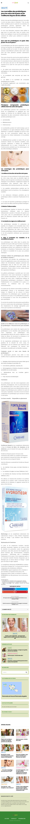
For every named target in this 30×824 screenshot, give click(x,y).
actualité (2, 800)
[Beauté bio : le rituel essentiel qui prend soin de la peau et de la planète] (4, 660)
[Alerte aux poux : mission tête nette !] (4, 655)
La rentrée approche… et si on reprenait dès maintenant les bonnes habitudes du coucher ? (22, 771)
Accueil (7, 818)
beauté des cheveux (19, 800)
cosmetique (3, 801)
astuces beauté (7, 800)
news (11, 803)
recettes (11, 804)
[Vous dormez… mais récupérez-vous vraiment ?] (7, 779)
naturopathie (7, 803)
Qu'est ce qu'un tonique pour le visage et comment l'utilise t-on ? (15, 604)
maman (23, 801)
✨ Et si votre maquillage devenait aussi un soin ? (6, 770)
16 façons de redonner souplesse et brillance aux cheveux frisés (15, 598)
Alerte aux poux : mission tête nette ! (15, 655)
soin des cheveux (18, 804)
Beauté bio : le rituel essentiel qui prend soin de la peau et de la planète (17, 661)
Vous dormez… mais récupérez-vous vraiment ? (7, 787)
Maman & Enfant (12, 653)
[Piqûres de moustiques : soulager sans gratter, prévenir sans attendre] (4, 650)
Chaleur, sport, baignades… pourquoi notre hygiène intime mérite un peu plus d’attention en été (15, 637)
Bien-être (19, 752)
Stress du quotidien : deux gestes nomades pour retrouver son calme (22, 756)
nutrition (18, 803)
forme (13, 801)
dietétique (7, 801)
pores (24, 803)
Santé (9, 648)
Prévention (3, 804)
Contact (14, 818)
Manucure (27, 801)
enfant (10, 801)
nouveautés (14, 803)
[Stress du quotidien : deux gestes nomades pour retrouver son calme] (22, 747)
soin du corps (24, 804)
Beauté (4, 8)
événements (9, 805)
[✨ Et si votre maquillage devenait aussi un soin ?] (7, 763)
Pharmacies (21, 818)
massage (3, 803)
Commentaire (6, 609)
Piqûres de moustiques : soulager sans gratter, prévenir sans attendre (17, 650)
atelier (11, 800)
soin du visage (3, 805)
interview (20, 801)
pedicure (21, 803)
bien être (24, 800)
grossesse (16, 801)
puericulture (7, 804)
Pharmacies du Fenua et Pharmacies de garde (14, 696)
